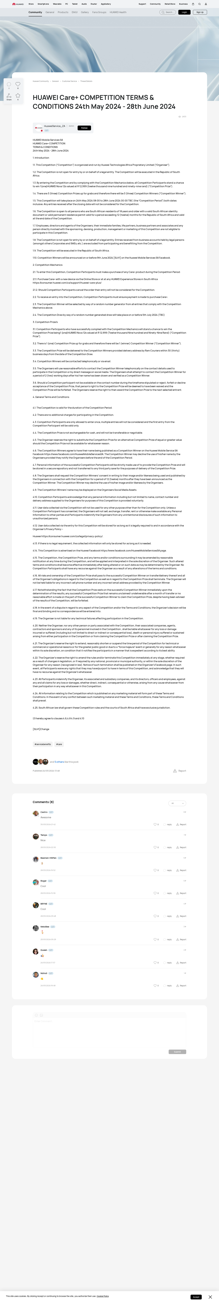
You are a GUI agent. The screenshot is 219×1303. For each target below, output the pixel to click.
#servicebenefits (43, 744)
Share (9, 99)
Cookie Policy (103, 1296)
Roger (44, 880)
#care (59, 744)
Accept (196, 1297)
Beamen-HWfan (48, 857)
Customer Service (69, 81)
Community (35, 12)
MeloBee (45, 926)
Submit (177, 1051)
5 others (59, 761)
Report (182, 770)
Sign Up (200, 12)
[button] (193, 4)
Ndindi (44, 973)
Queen (44, 950)
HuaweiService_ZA (54, 126)
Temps (44, 835)
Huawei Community (41, 81)
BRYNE (44, 903)
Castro (44, 812)
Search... (169, 12)
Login (184, 12)
